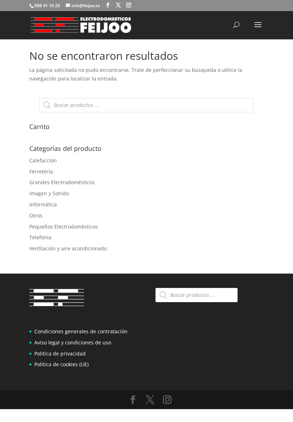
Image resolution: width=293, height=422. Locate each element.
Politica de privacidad (60, 353)
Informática (43, 204)
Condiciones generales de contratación (81, 331)
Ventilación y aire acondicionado (68, 248)
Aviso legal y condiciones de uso (72, 342)
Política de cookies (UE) (61, 364)
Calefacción (43, 160)
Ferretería (41, 171)
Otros (36, 215)
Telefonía (40, 237)
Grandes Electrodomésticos (62, 182)
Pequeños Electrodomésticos (63, 226)
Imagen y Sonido (49, 193)
